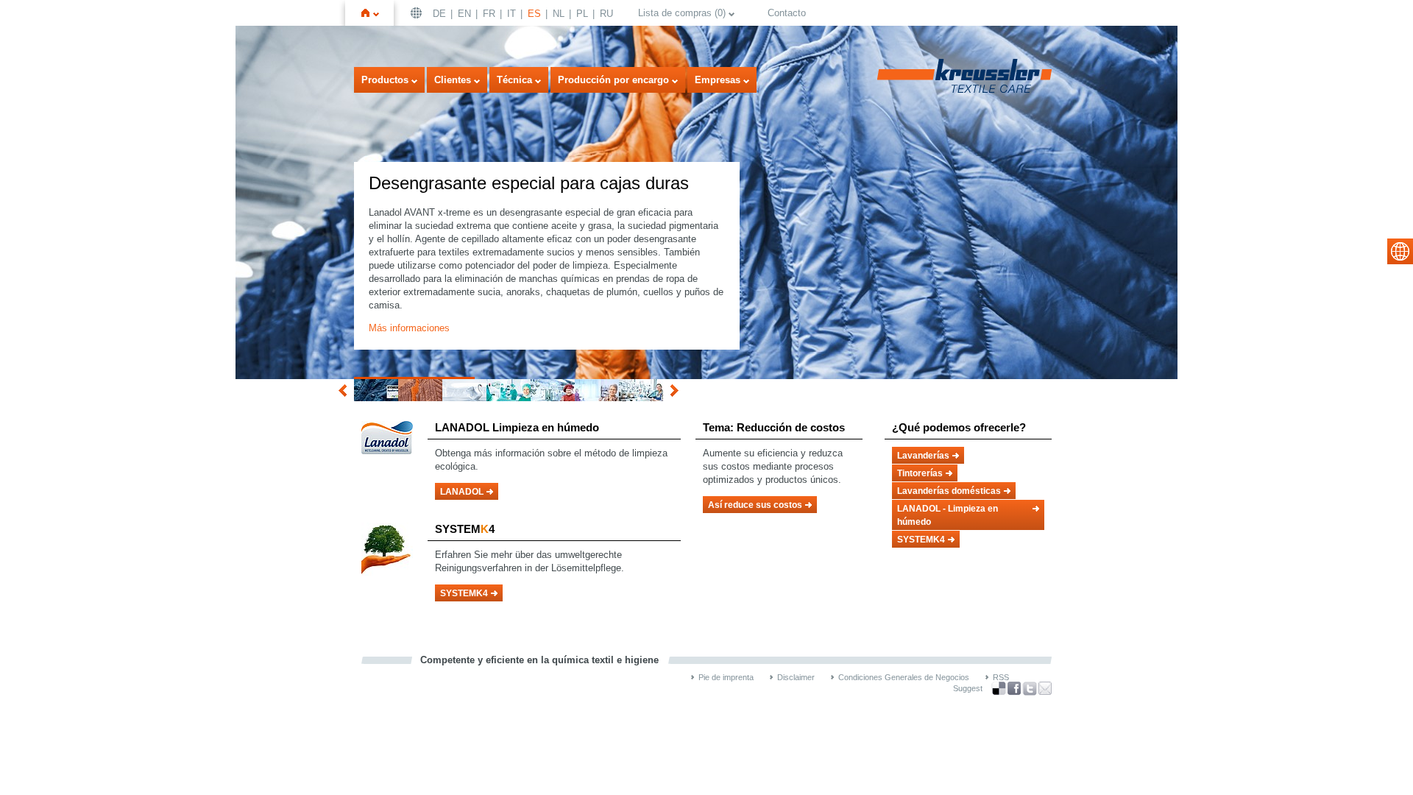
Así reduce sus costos (755, 505)
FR (489, 13)
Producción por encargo (613, 79)
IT (511, 13)
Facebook (1014, 689)
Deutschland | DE (418, 13)
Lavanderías (923, 456)
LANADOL (462, 492)
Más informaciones (409, 327)
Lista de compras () (682, 12)
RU (606, 13)
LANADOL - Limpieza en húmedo (947, 515)
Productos (384, 79)
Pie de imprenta (726, 677)
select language (1400, 251)
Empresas (717, 79)
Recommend (1045, 688)
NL (558, 13)
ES (534, 13)
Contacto (787, 12)
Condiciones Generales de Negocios (903, 677)
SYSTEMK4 (464, 593)
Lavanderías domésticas (949, 491)
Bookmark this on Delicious (998, 688)
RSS (1001, 677)
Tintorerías (920, 473)
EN (464, 13)
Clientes (452, 79)
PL (582, 13)
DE (439, 13)
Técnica (514, 79)
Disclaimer (796, 677)
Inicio (376, 13)
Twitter (1029, 689)
